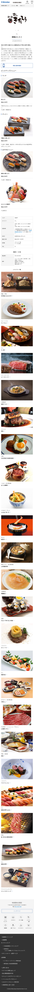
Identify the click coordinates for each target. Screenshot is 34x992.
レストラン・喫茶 (14, 5)
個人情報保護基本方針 (7, 973)
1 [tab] (16, 30)
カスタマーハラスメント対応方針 (10, 982)
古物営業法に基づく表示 (8, 984)
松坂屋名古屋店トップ (5, 5)
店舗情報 (4, 940)
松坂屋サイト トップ (7, 937)
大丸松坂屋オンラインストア (11, 946)
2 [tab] (18, 30)
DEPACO (15, 949)
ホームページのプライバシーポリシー (11, 976)
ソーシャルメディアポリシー (9, 979)
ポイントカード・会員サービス (10, 953)
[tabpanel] (17, 18)
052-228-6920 (17, 65)
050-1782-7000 (18, 906)
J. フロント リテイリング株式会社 (12, 960)
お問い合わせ (5, 967)
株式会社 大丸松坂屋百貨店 (11, 963)
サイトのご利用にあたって (9, 970)
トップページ (17, 911)
